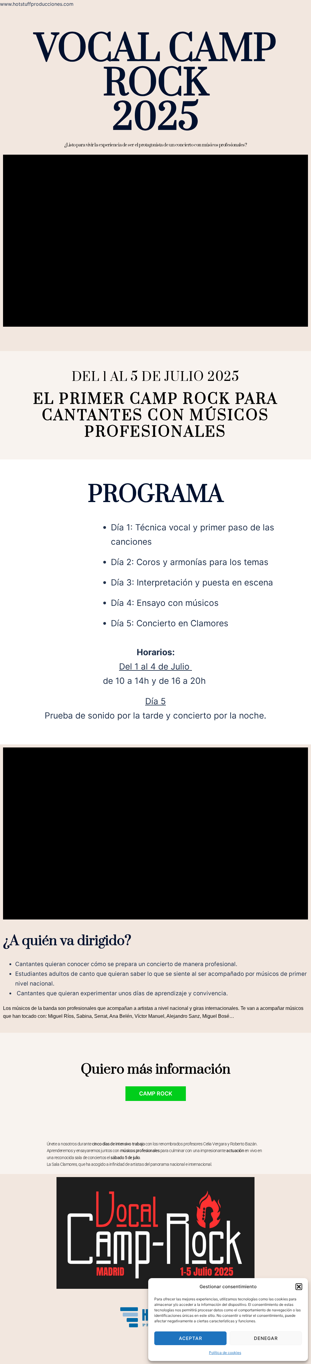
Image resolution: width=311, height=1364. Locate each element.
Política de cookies (225, 1352)
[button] (299, 1287)
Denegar (266, 1338)
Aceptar (190, 1338)
